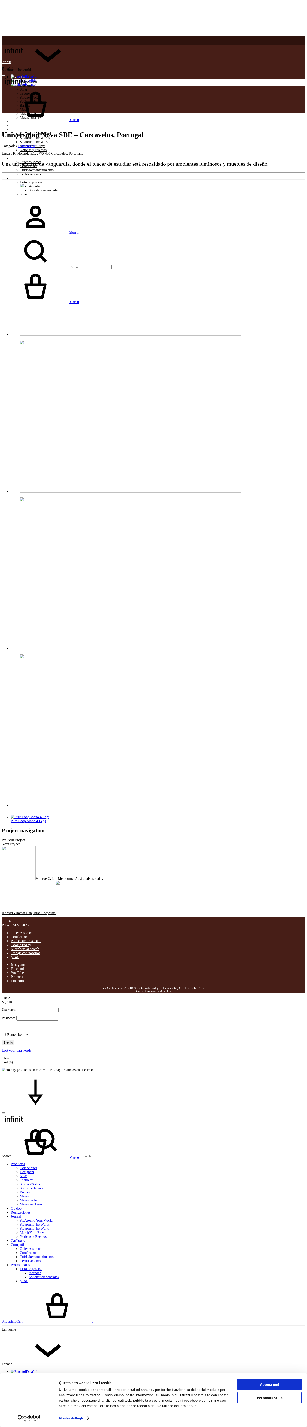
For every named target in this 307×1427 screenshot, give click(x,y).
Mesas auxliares (31, 1204)
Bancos (25, 1192)
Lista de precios (31, 182)
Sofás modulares (31, 1188)
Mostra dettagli (71, 1418)
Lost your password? (16, 1050)
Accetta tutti (269, 1384)
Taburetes (26, 1180)
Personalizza (267, 1397)
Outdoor (17, 1208)
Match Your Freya (32, 1232)
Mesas (24, 1196)
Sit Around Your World (36, 1220)
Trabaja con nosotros (25, 953)
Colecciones (28, 81)
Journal (16, 130)
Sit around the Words (35, 1224)
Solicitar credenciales (44, 1277)
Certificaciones (30, 174)
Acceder (35, 1273)
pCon (15, 957)
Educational (26, 146)
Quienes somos (21, 933)
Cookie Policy (21, 945)
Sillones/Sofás (30, 1184)
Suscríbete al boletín (25, 949)
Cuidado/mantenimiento (37, 170)
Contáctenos (19, 937)
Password (9, 1018)
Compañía (18, 158)
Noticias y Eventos (33, 150)
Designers (27, 1172)
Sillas (23, 1176)
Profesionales (20, 178)
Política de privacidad (26, 941)
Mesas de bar (29, 1200)
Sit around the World (34, 142)
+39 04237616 (196, 988)
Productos (18, 1164)
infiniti (6, 62)
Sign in (8, 1042)
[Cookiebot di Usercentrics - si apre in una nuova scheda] (29, 1418)
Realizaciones (20, 126)
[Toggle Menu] (3, 75)
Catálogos (18, 1240)
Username (9, 1010)
